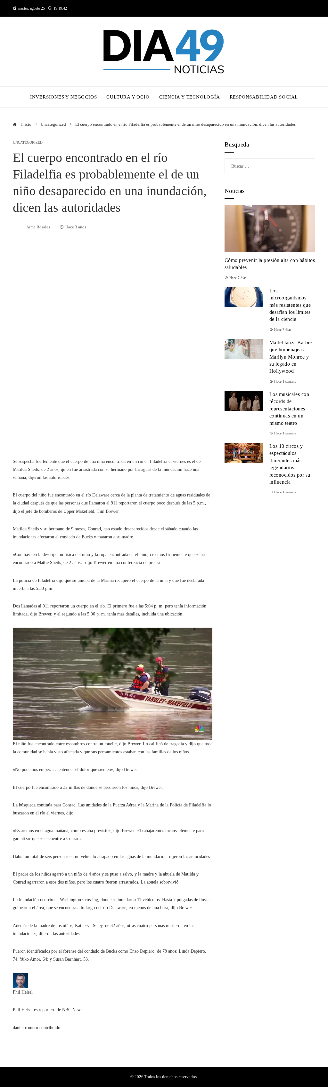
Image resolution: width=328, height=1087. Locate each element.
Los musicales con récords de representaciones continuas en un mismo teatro (289, 409)
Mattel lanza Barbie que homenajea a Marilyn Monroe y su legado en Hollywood (290, 357)
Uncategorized (28, 142)
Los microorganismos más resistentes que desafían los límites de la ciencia (290, 305)
